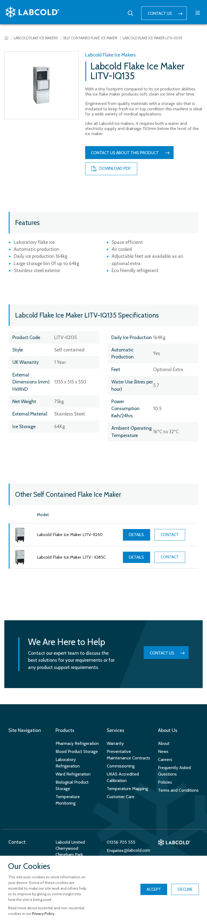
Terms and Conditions (178, 790)
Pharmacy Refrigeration (77, 743)
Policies (165, 782)
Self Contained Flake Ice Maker (90, 38)
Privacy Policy (43, 913)
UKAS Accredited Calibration (123, 777)
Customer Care (120, 796)
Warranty (115, 743)
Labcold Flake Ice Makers (36, 38)
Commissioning (120, 766)
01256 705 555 (121, 842)
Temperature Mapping (127, 788)
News (163, 751)
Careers (165, 759)
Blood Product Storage (77, 751)
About (164, 743)
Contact (170, 534)
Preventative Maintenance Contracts (128, 754)
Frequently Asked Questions (174, 771)
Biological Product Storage (72, 785)
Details (136, 534)
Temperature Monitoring (68, 800)
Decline (185, 889)
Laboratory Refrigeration (68, 763)
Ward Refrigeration (73, 774)
